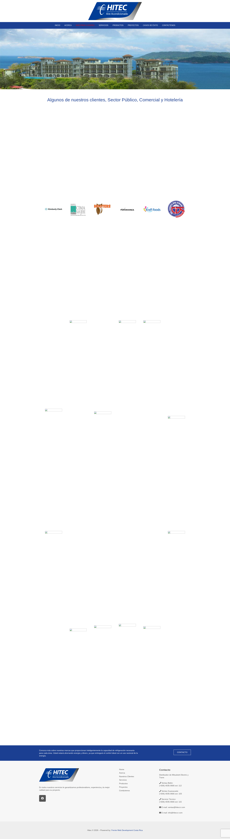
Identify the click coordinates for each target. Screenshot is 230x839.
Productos (123, 783)
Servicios (123, 780)
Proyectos (123, 787)
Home (121, 769)
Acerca (122, 773)
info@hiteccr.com (175, 813)
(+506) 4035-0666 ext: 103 (170, 794)
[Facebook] (42, 798)
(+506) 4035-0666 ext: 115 (170, 802)
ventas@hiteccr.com (176, 807)
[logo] (115, 11)
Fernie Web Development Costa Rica (127, 830)
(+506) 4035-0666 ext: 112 (170, 786)
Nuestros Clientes (126, 776)
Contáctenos (124, 790)
